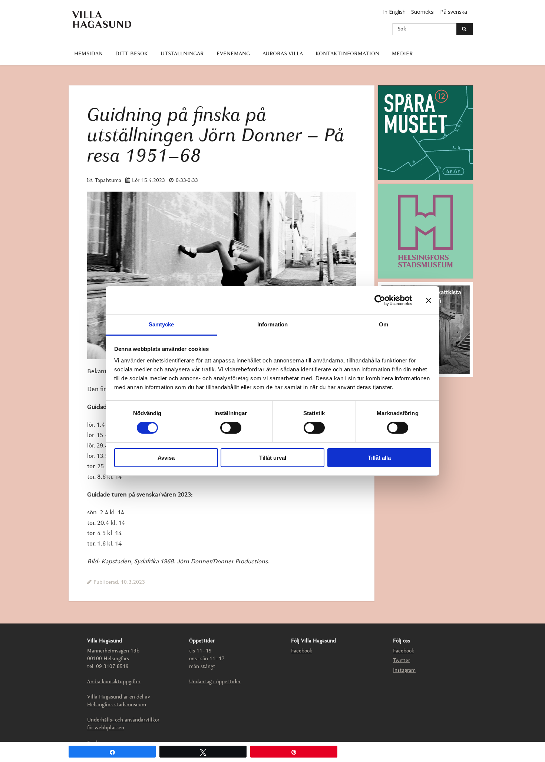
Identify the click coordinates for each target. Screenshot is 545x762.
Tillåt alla (379, 458)
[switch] (230, 428)
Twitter (401, 661)
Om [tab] (383, 324)
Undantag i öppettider (215, 682)
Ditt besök (131, 54)
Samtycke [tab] (161, 324)
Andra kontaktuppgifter (114, 682)
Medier (402, 54)
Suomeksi (423, 11)
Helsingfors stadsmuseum (116, 705)
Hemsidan (88, 54)
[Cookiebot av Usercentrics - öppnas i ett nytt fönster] (379, 300)
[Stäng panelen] (428, 300)
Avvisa (166, 458)
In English (394, 11)
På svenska (453, 11)
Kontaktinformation (347, 54)
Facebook (301, 651)
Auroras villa (282, 54)
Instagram (404, 670)
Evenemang (233, 54)
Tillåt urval (272, 458)
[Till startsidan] (107, 19)
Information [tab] (272, 324)
